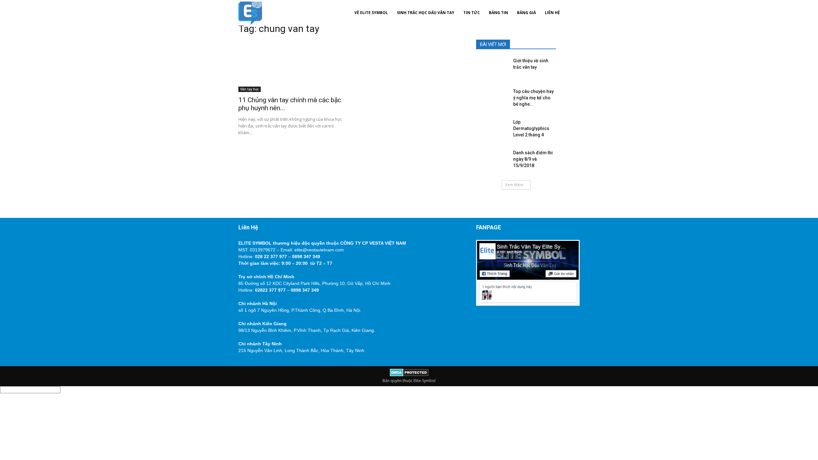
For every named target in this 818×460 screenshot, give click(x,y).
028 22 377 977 (271, 256)
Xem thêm (514, 185)
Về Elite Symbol (371, 12)
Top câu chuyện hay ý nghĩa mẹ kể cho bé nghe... (533, 98)
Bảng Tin (498, 12)
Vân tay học (249, 89)
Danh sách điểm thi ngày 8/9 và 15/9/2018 (533, 159)
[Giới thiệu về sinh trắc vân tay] (490, 67)
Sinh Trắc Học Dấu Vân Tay (425, 12)
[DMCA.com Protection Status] (409, 375)
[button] (572, 12)
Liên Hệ (552, 12)
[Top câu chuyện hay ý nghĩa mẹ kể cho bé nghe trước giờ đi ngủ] (490, 97)
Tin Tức (471, 12)
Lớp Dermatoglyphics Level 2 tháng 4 (531, 128)
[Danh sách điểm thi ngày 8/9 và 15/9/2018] (490, 159)
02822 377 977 (270, 290)
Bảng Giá (526, 12)
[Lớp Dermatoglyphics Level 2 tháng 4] (490, 128)
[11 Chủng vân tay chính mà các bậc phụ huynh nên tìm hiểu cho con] (290, 66)
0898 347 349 (306, 256)
